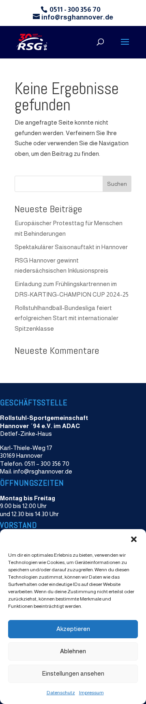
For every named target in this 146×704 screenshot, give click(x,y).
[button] (134, 539)
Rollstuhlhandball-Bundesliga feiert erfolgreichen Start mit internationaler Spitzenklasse (66, 318)
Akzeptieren (73, 628)
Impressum (91, 692)
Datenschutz (61, 692)
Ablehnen (73, 651)
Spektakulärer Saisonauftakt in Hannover (71, 246)
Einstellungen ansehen (73, 673)
